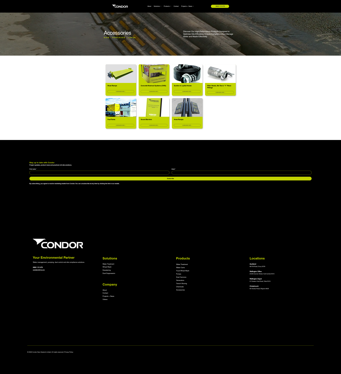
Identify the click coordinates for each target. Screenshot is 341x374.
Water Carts (180, 267)
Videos (105, 299)
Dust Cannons (181, 277)
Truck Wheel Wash (182, 271)
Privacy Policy (68, 352)
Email (174, 169)
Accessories (180, 290)
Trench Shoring (181, 283)
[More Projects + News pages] (193, 6)
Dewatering (107, 270)
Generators (180, 280)
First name (33, 169)
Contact (105, 293)
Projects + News (108, 296)
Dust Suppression (109, 273)
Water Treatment (108, 264)
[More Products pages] (170, 6)
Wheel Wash (107, 267)
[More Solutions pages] (160, 6)
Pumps (178, 274)
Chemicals (180, 287)
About (105, 290)
